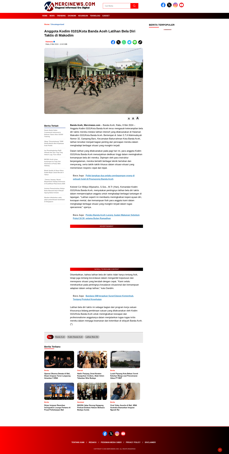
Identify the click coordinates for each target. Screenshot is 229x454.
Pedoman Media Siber (111, 442)
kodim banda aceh (75, 337)
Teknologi (95, 16)
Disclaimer (150, 442)
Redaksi (92, 442)
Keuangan (83, 16)
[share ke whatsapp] (124, 44)
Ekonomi (72, 16)
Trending (61, 16)
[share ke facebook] (113, 44)
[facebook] (163, 7)
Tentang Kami (77, 442)
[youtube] (182, 7)
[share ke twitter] (119, 44)
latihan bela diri (92, 337)
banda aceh (60, 337)
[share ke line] (135, 44)
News (52, 16)
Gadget (106, 16)
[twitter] (170, 7)
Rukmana (49, 42)
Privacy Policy (133, 442)
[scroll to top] (220, 450)
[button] (129, 118)
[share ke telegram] (130, 44)
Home (44, 16)
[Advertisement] (167, 74)
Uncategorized (57, 24)
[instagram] (176, 7)
